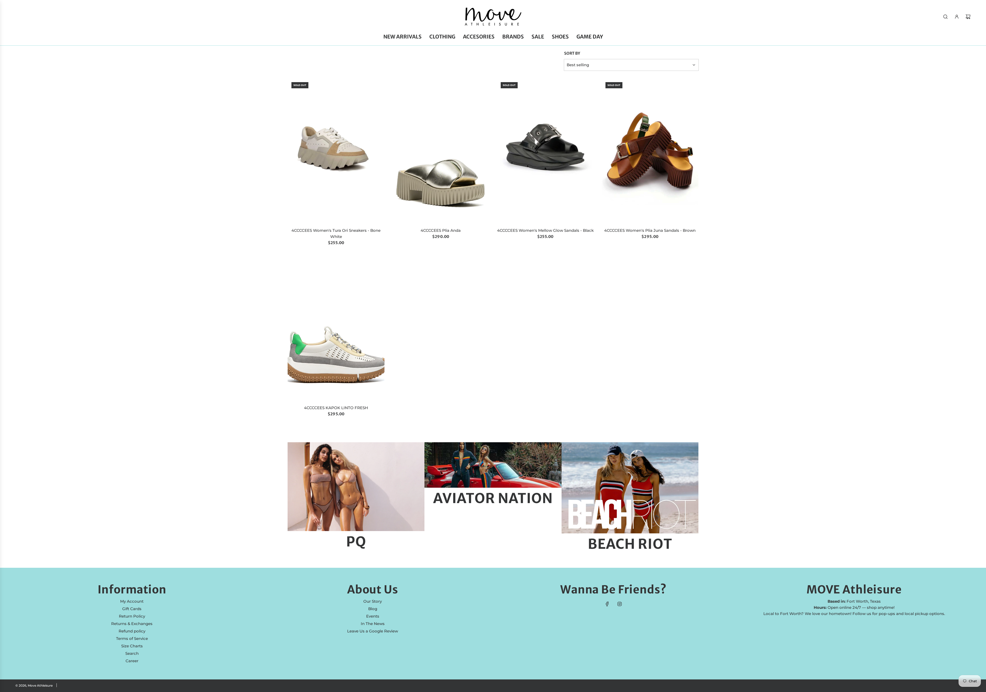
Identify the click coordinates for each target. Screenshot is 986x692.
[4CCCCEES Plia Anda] (440, 151)
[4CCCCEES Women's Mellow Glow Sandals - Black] (545, 151)
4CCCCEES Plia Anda (441, 230)
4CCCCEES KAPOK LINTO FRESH (336, 407)
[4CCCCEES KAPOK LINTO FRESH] (336, 328)
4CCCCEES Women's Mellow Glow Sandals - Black (545, 230)
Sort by (572, 53)
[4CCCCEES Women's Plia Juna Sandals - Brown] (650, 151)
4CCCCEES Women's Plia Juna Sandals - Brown (650, 230)
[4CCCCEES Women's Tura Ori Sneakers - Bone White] (336, 151)
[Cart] (968, 16)
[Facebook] (607, 604)
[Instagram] (619, 604)
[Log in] (956, 16)
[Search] (945, 16)
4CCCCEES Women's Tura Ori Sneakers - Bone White (336, 233)
